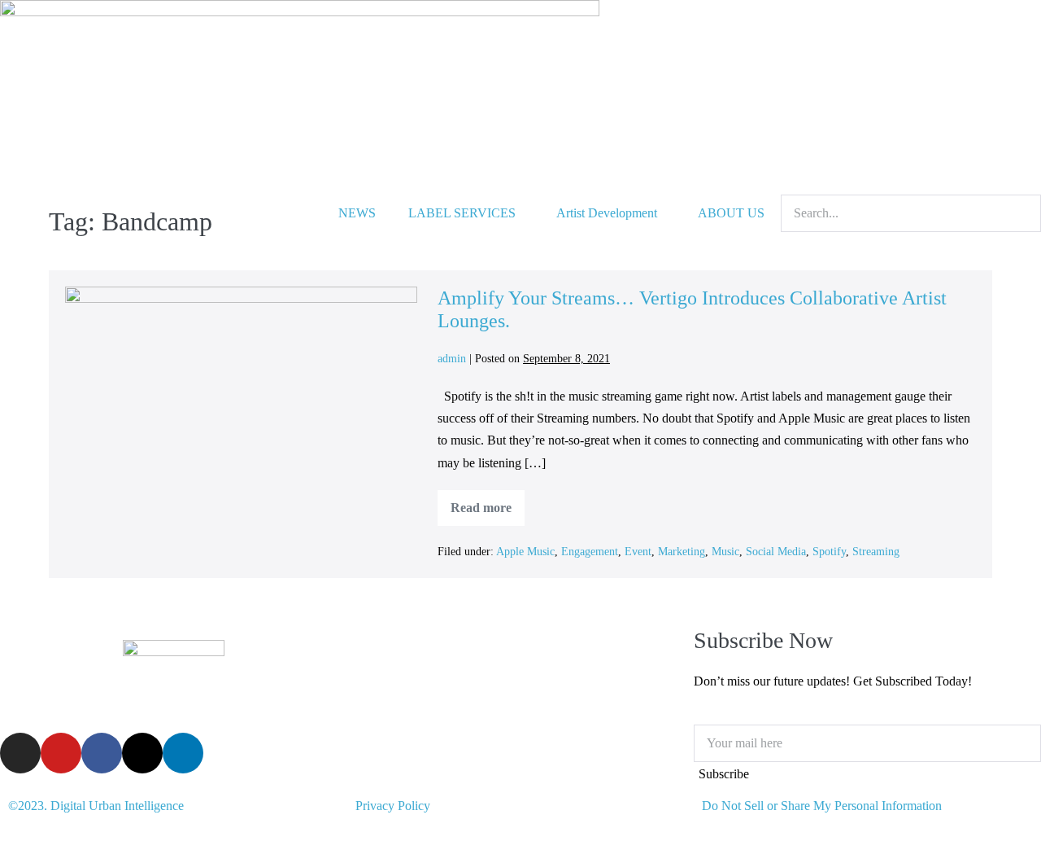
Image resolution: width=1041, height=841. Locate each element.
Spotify (829, 551)
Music (725, 551)
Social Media (776, 551)
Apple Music (525, 551)
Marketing (681, 551)
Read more (488, 502)
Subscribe (724, 774)
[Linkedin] (183, 753)
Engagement (589, 551)
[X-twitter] (142, 753)
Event (638, 551)
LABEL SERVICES (462, 213)
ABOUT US (731, 213)
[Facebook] (101, 753)
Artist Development (606, 213)
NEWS (357, 213)
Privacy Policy (392, 806)
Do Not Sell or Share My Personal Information (822, 806)
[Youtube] (61, 753)
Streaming (875, 551)
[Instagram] (20, 753)
